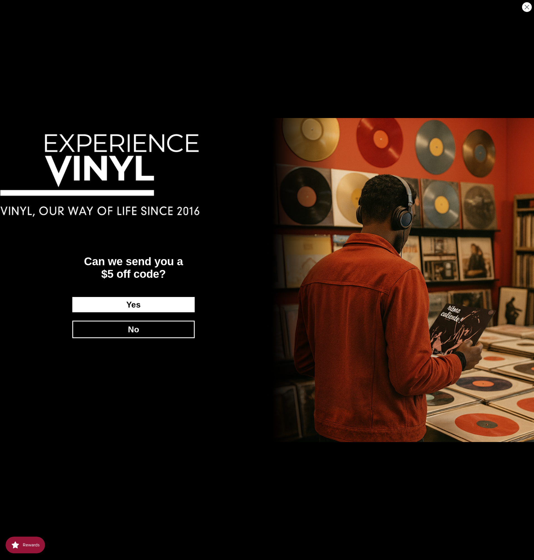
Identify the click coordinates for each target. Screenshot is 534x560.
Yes (133, 304)
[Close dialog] (527, 7)
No (133, 329)
